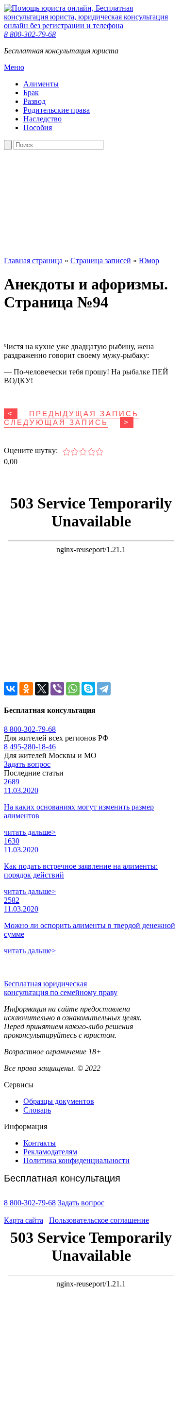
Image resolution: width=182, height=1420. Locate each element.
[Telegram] (104, 688)
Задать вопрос (27, 764)
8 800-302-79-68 (30, 34)
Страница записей (100, 260)
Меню (14, 67)
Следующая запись (56, 422)
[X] (42, 688)
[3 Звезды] (83, 452)
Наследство (42, 119)
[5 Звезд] (100, 452)
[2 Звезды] (75, 452)
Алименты (41, 84)
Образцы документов (58, 1101)
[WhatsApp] (73, 688)
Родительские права (56, 110)
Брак (31, 92)
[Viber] (57, 688)
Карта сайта (23, 1220)
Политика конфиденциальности (76, 1160)
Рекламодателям (50, 1152)
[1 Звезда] (67, 452)
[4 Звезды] (91, 452)
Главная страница (33, 260)
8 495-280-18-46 (30, 747)
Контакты (39, 1143)
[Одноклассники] (26, 688)
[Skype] (88, 688)
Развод (34, 101)
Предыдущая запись (84, 414)
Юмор (149, 260)
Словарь (37, 1110)
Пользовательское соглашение (99, 1220)
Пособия (37, 127)
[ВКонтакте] (10, 688)
